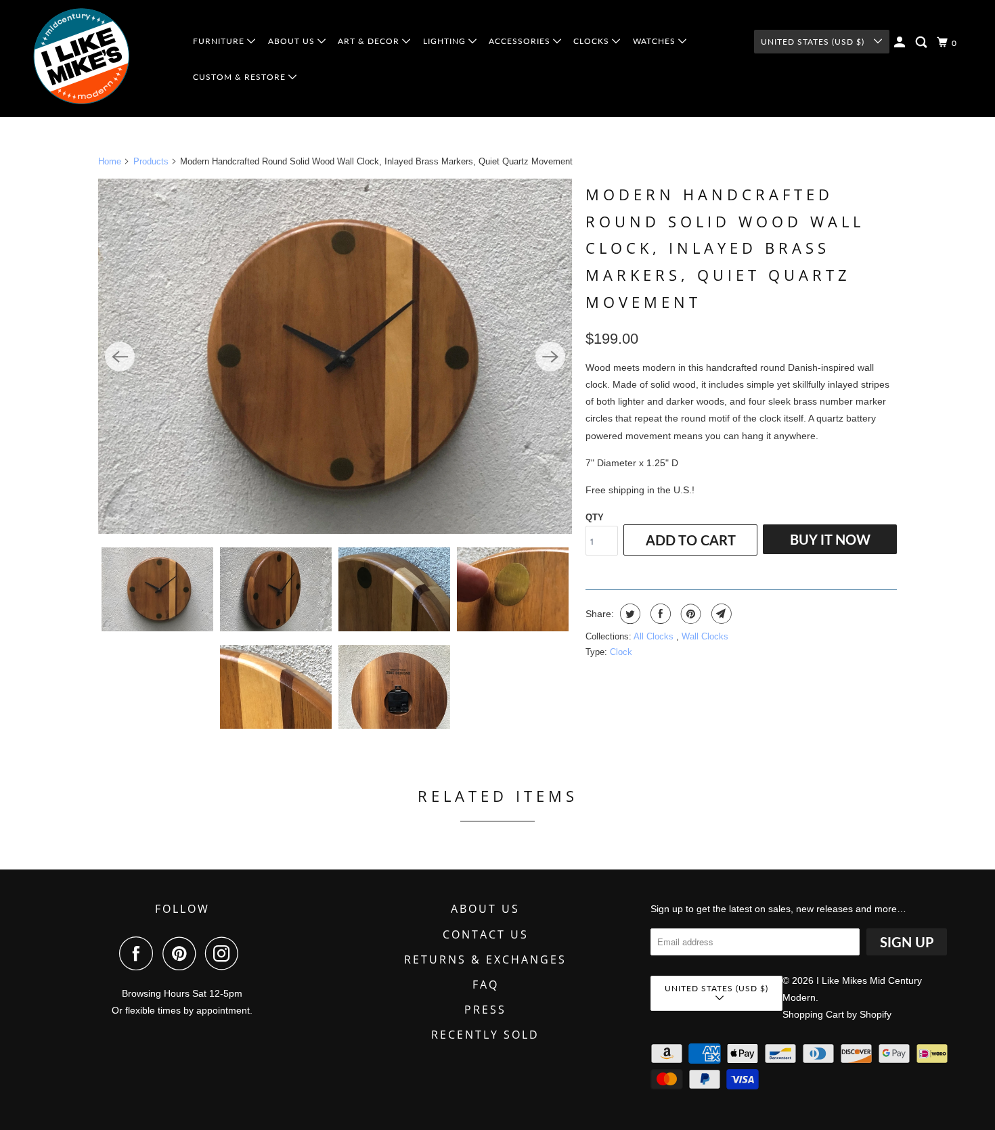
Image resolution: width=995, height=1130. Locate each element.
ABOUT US (292, 41)
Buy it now (830, 539)
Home (109, 161)
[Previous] (120, 356)
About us (485, 908)
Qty (594, 517)
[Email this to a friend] (720, 614)
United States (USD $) (814, 42)
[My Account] (900, 42)
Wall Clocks (705, 636)
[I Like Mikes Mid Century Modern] (102, 58)
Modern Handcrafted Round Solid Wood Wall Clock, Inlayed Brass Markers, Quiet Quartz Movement (724, 247)
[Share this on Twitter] (628, 614)
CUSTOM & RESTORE (240, 77)
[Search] (922, 42)
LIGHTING (445, 41)
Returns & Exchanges (485, 959)
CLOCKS (592, 41)
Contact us (486, 934)
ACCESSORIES (521, 41)
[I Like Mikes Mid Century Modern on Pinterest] (182, 953)
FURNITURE (220, 41)
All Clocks (655, 636)
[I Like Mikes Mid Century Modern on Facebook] (139, 953)
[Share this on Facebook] (659, 614)
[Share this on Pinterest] (689, 614)
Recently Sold (485, 1034)
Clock (621, 652)
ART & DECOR (370, 41)
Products (151, 161)
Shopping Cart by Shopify (836, 1014)
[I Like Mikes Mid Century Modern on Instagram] (225, 953)
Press (485, 1009)
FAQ (485, 984)
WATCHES (655, 41)
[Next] (550, 356)
